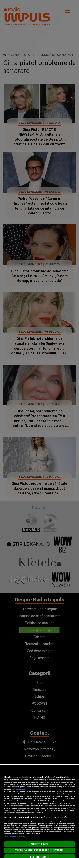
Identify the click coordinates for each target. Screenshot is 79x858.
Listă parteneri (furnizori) (14, 837)
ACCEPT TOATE (39, 844)
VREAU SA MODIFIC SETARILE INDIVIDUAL (39, 850)
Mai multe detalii (18, 789)
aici (56, 803)
